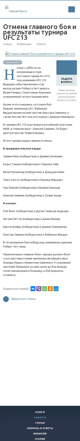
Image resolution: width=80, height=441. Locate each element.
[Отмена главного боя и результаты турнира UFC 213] (40, 53)
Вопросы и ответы (40, 428)
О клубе (40, 439)
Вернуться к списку (23, 299)
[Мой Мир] (56, 288)
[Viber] (38, 288)
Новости (40, 417)
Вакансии (40, 433)
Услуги (40, 412)
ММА (47, 76)
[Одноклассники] (50, 288)
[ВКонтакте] (33, 288)
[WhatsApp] (44, 288)
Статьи (40, 423)
